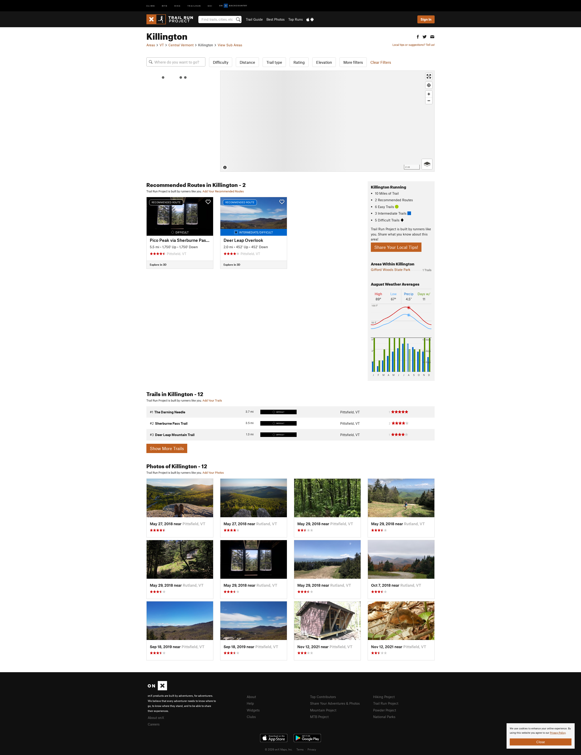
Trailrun (194, 5)
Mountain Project (323, 710)
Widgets (253, 710)
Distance (247, 62)
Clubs (251, 717)
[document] (540, 735)
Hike (177, 5)
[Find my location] (429, 85)
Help (250, 703)
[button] (418, 36)
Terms (300, 749)
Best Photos (275, 19)
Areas (150, 45)
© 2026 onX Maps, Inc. (279, 749)
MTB (164, 5)
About (251, 697)
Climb (150, 5)
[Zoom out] (429, 100)
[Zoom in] (429, 94)
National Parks (384, 717)
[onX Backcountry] (233, 6)
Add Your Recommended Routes (223, 191)
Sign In (426, 19)
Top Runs (295, 19)
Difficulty (220, 62)
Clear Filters (380, 62)
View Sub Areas (230, 45)
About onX (156, 718)
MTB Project (319, 717)
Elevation (324, 62)
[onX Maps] (157, 689)
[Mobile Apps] (310, 19)
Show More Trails (167, 448)
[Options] (427, 164)
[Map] (327, 121)
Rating (299, 62)
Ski (210, 5)
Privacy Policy (558, 732)
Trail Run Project (385, 703)
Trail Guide (254, 19)
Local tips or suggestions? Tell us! (413, 45)
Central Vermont (181, 45)
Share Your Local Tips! (396, 247)
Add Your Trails (212, 400)
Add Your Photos (213, 472)
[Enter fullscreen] (429, 76)
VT (162, 45)
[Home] (171, 19)
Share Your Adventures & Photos (335, 703)
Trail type (274, 62)
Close (540, 742)
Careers (154, 724)
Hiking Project (384, 697)
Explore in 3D (158, 264)
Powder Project (384, 710)
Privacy (312, 749)
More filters (353, 62)
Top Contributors (323, 697)
